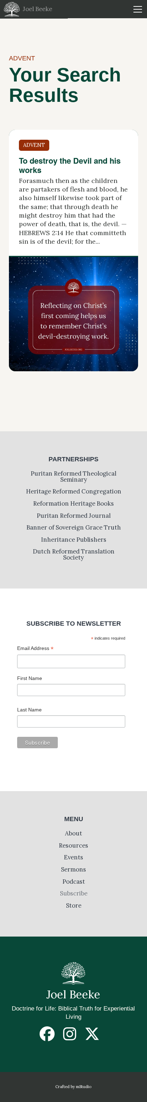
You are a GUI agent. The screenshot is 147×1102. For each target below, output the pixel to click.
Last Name (29, 710)
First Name (29, 678)
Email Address (35, 649)
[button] (137, 9)
